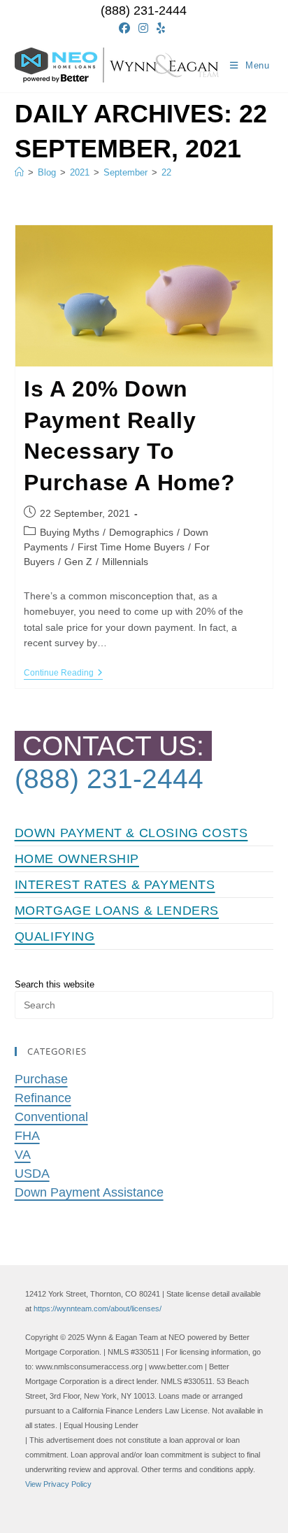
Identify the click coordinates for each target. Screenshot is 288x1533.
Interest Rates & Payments (115, 885)
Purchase (41, 1079)
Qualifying (55, 936)
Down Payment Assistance (89, 1192)
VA (23, 1155)
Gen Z (78, 561)
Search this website (54, 984)
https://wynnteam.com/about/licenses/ (97, 1308)
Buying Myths (69, 532)
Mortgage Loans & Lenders (117, 911)
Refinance (43, 1098)
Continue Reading (63, 674)
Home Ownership (77, 859)
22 (166, 172)
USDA (32, 1174)
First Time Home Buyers (131, 546)
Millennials (125, 561)
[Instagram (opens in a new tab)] (143, 28)
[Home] (19, 172)
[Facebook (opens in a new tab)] (126, 28)
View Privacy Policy (58, 1484)
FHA (27, 1136)
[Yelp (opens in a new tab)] (160, 28)
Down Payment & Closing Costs (131, 833)
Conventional (51, 1117)
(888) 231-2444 (144, 10)
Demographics (141, 532)
